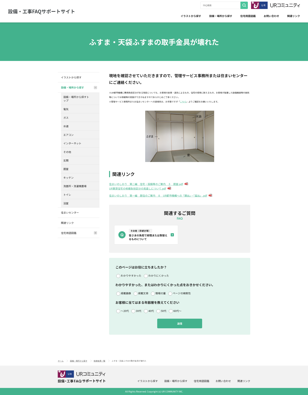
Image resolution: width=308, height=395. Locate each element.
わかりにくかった (158, 275)
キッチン (68, 177)
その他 (67, 152)
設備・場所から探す (220, 16)
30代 (138, 311)
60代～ (177, 311)
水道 (65, 126)
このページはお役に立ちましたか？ (141, 267)
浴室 (65, 203)
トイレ (67, 194)
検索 (244, 5)
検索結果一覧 (99, 360)
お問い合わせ (271, 16)
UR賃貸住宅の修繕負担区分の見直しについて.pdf (137, 188)
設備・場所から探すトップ (76, 98)
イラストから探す (191, 16)
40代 (151, 311)
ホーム (61, 360)
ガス (65, 117)
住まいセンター (70, 212)
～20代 (125, 311)
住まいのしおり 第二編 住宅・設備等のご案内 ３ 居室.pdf (146, 184)
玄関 (65, 160)
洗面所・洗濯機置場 (74, 186)
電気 (65, 109)
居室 (65, 169)
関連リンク (293, 16)
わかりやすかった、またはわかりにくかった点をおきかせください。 (165, 284)
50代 (163, 311)
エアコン (68, 135)
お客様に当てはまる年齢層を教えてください (147, 302)
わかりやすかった (131, 275)
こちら (183, 101)
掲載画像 (126, 293)
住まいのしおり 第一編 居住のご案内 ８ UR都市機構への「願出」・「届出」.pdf (158, 195)
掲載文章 (143, 293)
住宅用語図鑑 (248, 16)
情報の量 (160, 293)
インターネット (72, 143)
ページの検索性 (182, 293)
